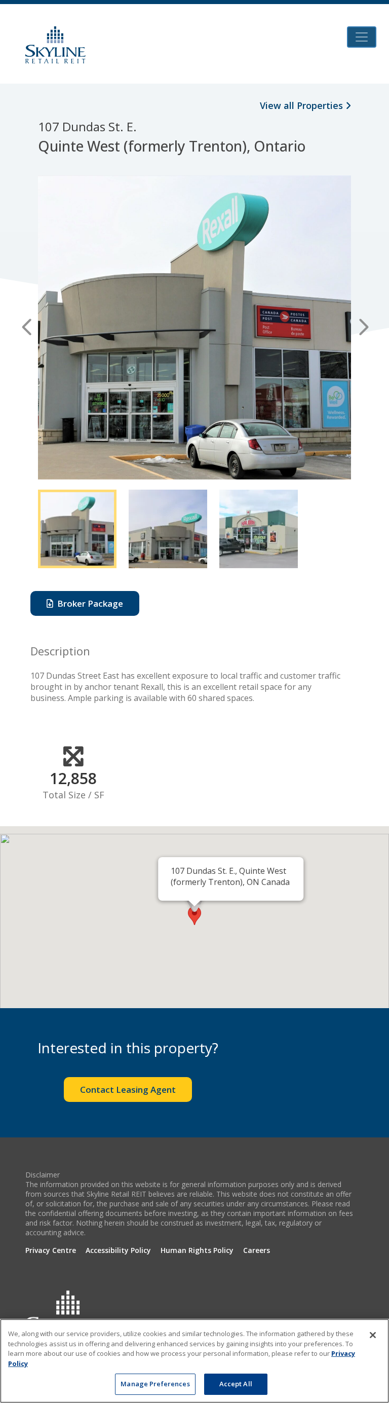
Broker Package (88, 603)
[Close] (373, 1335)
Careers (256, 1250)
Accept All (235, 1383)
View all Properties (302, 105)
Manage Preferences (155, 1383)
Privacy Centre (50, 1250)
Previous (26, 327)
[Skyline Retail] (55, 45)
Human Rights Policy (197, 1250)
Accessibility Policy (118, 1250)
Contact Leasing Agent (128, 1089)
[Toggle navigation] (361, 37)
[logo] (68, 1316)
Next (362, 327)
